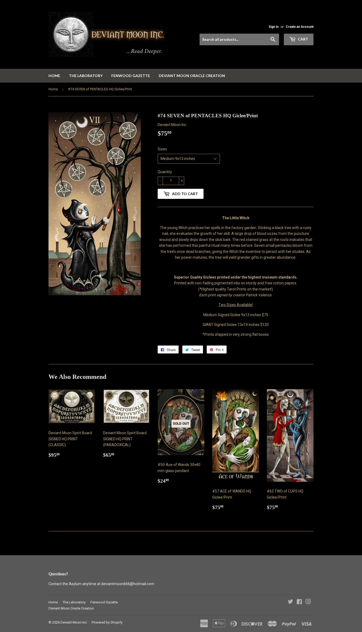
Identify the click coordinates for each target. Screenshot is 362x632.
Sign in (274, 27)
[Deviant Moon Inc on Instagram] (308, 602)
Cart (302, 39)
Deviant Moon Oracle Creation (192, 75)
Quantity (165, 172)
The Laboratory (86, 75)
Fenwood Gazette (130, 75)
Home (54, 75)
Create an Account (300, 27)
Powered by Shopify (107, 622)
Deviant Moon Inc (73, 622)
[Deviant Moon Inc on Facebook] (299, 602)
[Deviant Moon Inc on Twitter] (290, 602)
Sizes (162, 149)
